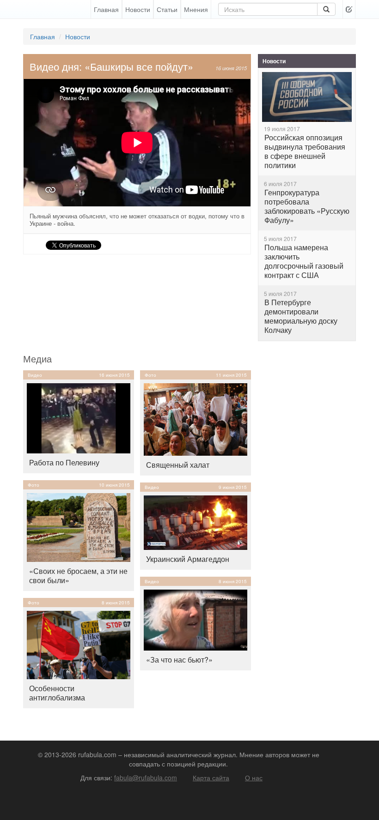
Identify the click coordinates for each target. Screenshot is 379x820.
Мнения (196, 9)
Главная (106, 9)
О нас (254, 777)
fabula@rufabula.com (145, 777)
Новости (137, 9)
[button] (348, 9)
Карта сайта (211, 777)
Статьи (167, 9)
